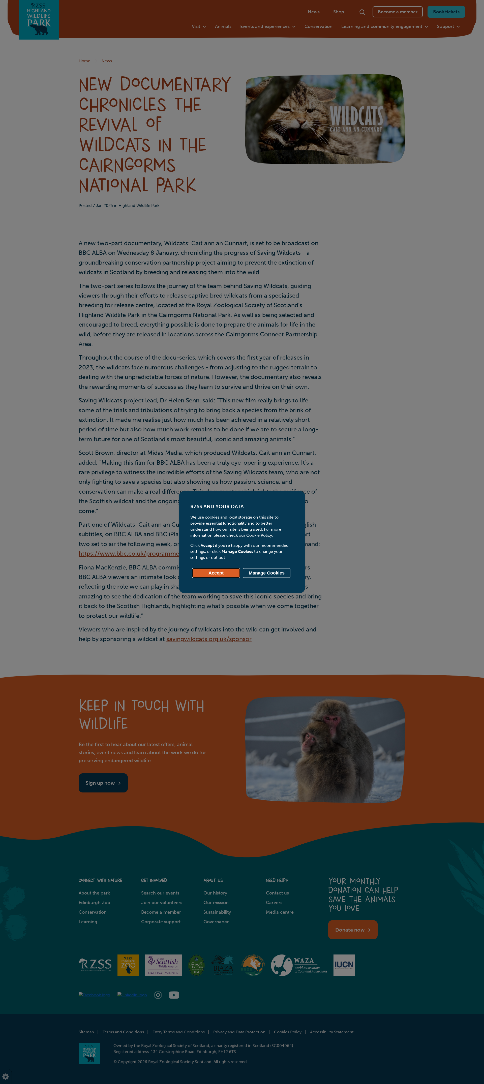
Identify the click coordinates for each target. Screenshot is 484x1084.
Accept (216, 573)
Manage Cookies (267, 573)
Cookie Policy (259, 535)
